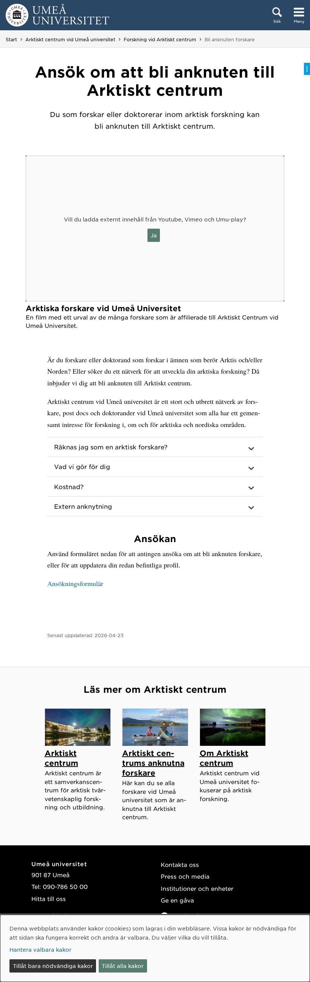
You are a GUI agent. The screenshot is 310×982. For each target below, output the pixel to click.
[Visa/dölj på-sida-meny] (307, 69)
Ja (153, 235)
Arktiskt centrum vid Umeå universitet (70, 39)
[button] (154, 447)
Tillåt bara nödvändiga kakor (53, 965)
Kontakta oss (180, 864)
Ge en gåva (177, 900)
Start (11, 39)
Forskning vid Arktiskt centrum (160, 39)
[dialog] (155, 948)
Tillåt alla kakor (123, 965)
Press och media (185, 876)
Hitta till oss (48, 898)
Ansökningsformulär (75, 583)
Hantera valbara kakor (40, 949)
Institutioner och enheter (197, 888)
